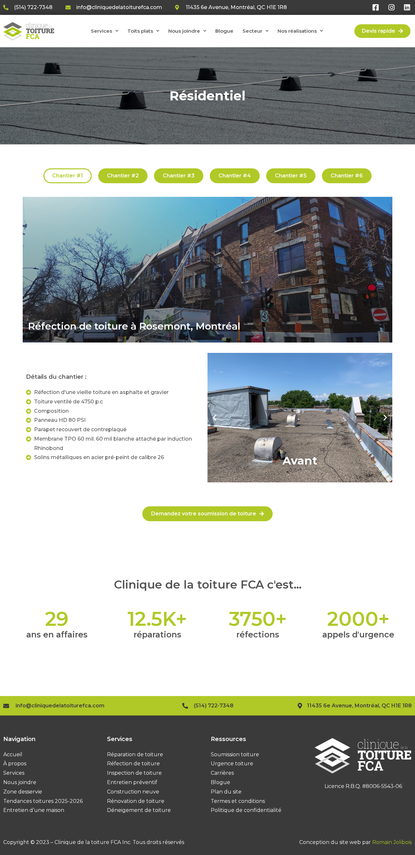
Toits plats (140, 31)
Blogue (224, 31)
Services (101, 31)
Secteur (252, 31)
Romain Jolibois (392, 842)
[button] (215, 418)
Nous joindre (184, 31)
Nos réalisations (297, 31)
